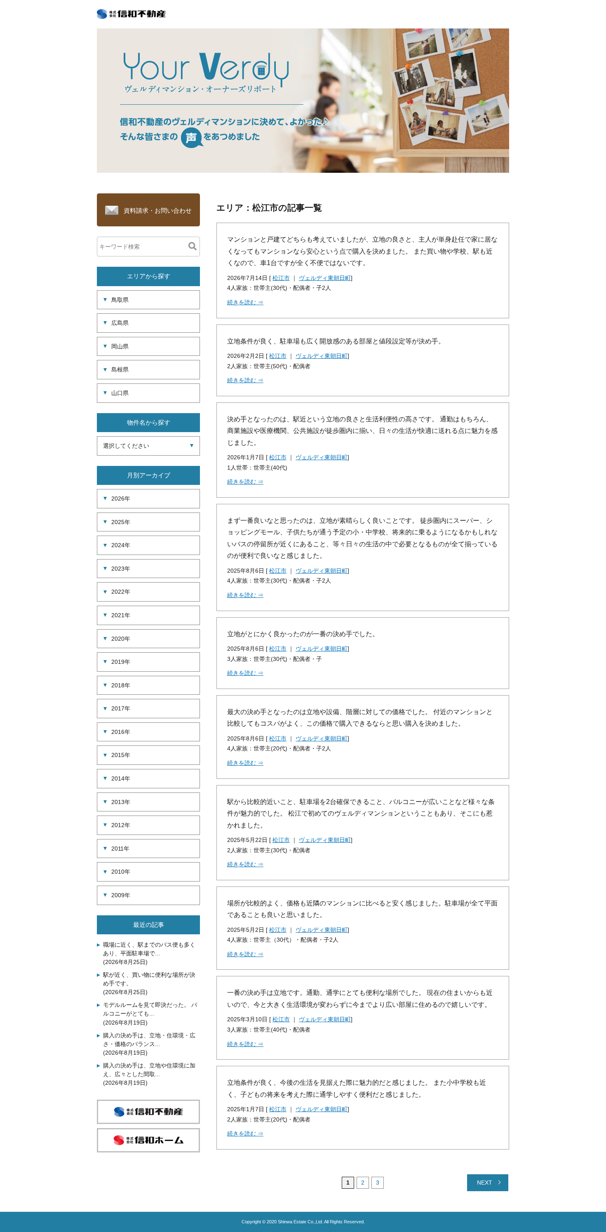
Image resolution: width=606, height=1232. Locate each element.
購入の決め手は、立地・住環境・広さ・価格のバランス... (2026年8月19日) (149, 1044)
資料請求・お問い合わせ (158, 210)
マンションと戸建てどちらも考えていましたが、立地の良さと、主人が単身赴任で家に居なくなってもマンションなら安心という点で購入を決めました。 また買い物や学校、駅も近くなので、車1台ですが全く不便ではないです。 (362, 250)
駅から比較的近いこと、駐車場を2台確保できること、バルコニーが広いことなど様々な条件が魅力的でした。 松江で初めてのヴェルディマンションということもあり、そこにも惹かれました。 (361, 813)
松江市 (281, 278)
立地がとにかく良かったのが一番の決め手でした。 (303, 633)
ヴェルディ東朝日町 (325, 278)
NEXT (484, 1182)
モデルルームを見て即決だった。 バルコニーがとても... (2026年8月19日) (150, 1013)
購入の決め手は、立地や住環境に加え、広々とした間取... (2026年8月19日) (149, 1074)
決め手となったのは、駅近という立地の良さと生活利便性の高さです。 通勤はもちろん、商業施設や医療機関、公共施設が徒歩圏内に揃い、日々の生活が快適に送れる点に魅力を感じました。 (362, 430)
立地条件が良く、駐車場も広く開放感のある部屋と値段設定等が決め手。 (336, 341)
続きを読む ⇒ (245, 302)
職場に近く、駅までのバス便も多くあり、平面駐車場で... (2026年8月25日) (149, 953)
